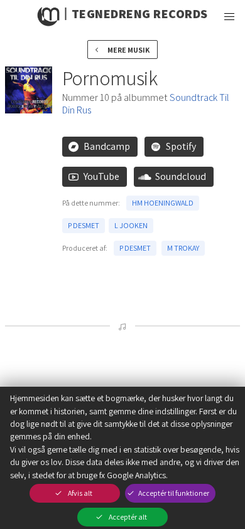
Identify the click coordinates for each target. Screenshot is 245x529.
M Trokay (183, 248)
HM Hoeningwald (162, 202)
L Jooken (131, 225)
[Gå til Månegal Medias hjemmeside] (49, 16)
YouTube (101, 176)
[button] (228, 16)
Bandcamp (107, 146)
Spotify (181, 146)
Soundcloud (180, 176)
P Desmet (83, 225)
